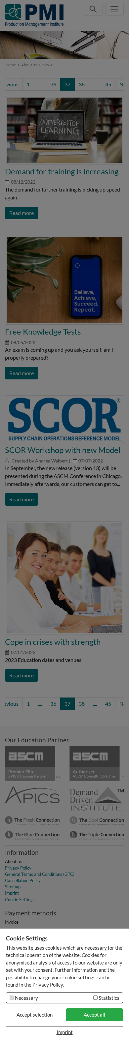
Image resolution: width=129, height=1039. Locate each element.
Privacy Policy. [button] (48, 985)
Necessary (26, 998)
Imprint (65, 1032)
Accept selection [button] (35, 1015)
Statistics (108, 998)
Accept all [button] (94, 1015)
